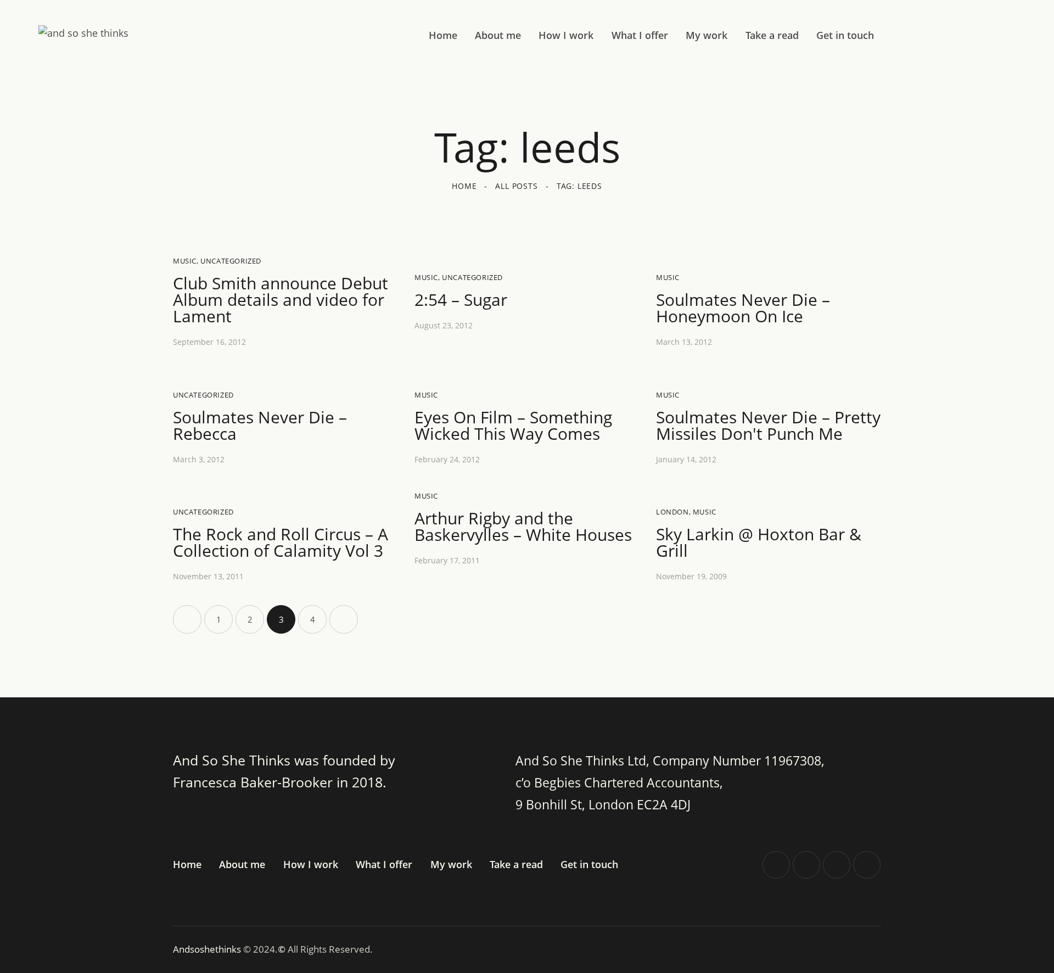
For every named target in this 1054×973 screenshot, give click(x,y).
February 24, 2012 (447, 459)
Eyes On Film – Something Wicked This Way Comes (513, 425)
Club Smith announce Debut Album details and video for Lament (280, 300)
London (672, 512)
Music (185, 261)
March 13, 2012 (684, 342)
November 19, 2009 (691, 576)
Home (464, 186)
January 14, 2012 (686, 459)
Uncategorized (230, 261)
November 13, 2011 (208, 576)
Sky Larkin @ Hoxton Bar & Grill (758, 542)
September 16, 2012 (209, 342)
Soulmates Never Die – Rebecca (260, 425)
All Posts (516, 186)
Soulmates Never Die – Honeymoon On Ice (743, 308)
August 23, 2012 (443, 325)
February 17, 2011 (447, 560)
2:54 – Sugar (460, 300)
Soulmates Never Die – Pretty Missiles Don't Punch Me (768, 425)
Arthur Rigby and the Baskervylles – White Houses (523, 526)
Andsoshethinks (208, 949)
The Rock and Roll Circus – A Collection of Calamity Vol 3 (280, 542)
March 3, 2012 (199, 459)
